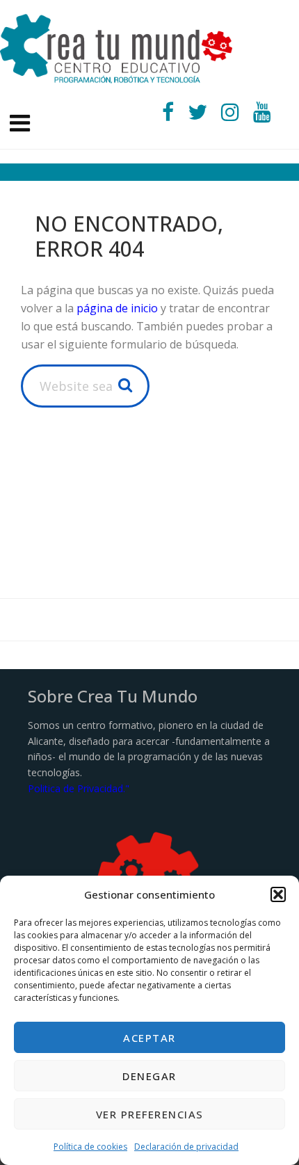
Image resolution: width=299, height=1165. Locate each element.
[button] (278, 894)
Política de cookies (90, 1146)
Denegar (149, 1076)
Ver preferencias (150, 1114)
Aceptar (149, 1038)
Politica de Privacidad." (78, 788)
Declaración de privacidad (186, 1146)
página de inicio (117, 308)
